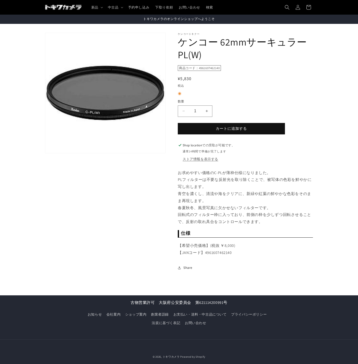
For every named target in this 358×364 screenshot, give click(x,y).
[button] (96, 7)
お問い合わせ (195, 323)
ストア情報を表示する (200, 159)
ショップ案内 (136, 314)
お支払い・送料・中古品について (200, 314)
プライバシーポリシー (249, 314)
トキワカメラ (171, 356)
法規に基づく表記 (166, 323)
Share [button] (187, 267)
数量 (181, 101)
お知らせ (95, 314)
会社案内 (113, 314)
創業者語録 (160, 314)
